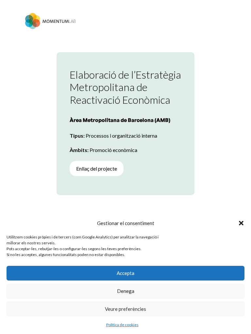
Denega (125, 291)
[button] (241, 223)
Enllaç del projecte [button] (96, 168)
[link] (50, 21)
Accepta (125, 273)
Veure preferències (125, 309)
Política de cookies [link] (122, 324)
